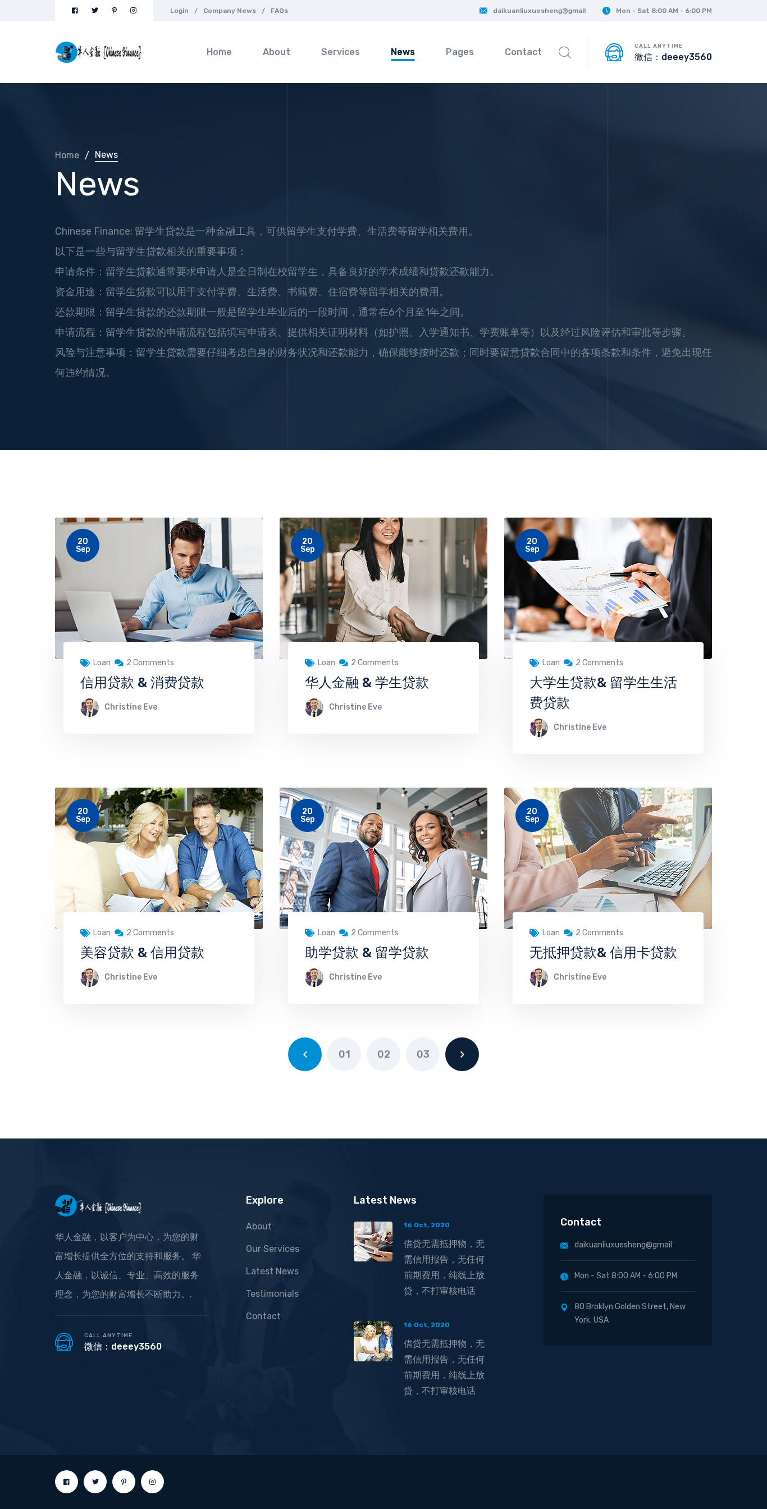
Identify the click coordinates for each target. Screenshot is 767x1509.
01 (344, 1054)
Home (219, 52)
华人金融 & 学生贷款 (367, 683)
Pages (460, 52)
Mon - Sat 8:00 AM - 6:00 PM (664, 11)
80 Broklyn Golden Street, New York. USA (630, 1313)
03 (423, 1054)
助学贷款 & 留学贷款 (367, 953)
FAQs (279, 11)
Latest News (272, 1271)
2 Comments (150, 663)
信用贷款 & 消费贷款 (142, 683)
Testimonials (272, 1293)
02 (383, 1054)
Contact (523, 52)
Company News (229, 11)
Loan (102, 663)
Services (340, 52)
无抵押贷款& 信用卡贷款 (603, 953)
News (403, 52)
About (276, 52)
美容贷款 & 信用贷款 (142, 953)
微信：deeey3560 (673, 57)
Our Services (272, 1248)
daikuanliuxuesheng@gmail (539, 11)
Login (179, 11)
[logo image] (98, 52)
